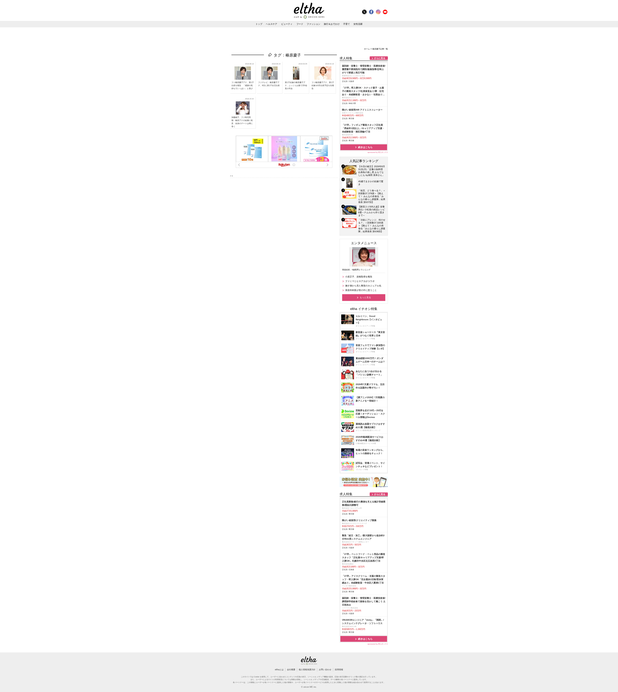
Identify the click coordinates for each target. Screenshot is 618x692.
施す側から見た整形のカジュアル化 (363, 285)
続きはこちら (365, 147)
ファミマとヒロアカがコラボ (360, 281)
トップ (259, 24)
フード (299, 24)
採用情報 (339, 669)
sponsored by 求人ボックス (378, 152)
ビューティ (286, 24)
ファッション (313, 24)
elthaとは (279, 669)
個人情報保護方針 (307, 669)
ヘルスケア (271, 24)
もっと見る (365, 297)
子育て (346, 24)
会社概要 (291, 669)
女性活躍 (357, 24)
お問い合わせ (325, 669)
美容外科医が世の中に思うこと (361, 290)
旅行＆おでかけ (332, 24)
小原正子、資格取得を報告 (358, 276)
